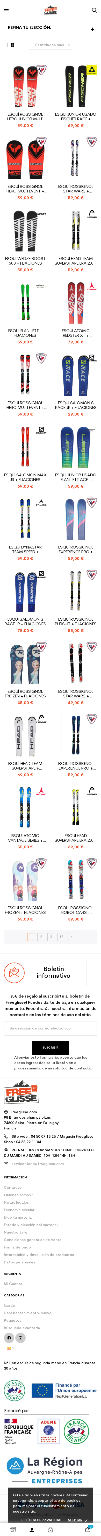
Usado (9, 1306)
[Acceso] (32, 1529)
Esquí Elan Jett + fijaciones (25, 333)
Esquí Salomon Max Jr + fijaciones (25, 477)
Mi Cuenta (13, 1284)
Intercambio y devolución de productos (39, 1255)
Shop (13, 1529)
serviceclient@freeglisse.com (38, 1164)
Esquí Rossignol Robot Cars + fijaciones (75, 910)
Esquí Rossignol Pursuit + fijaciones (76, 622)
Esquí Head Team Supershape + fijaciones (25, 766)
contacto (12, 1188)
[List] (12, 45)
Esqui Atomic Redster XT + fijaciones (76, 333)
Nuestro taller (16, 1233)
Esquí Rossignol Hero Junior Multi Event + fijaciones (25, 117)
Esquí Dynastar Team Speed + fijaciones (25, 549)
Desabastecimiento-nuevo (28, 1313)
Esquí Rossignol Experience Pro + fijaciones (75, 549)
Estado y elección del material (30, 1225)
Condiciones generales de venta (33, 1240)
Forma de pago (17, 1248)
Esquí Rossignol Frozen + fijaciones (25, 694)
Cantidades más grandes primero (53, 46)
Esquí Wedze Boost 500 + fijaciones (25, 261)
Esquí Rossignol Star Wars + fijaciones (75, 189)
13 (61, 937)
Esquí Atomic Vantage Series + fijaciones (25, 838)
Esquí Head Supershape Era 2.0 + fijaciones (76, 838)
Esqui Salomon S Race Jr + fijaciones (76, 405)
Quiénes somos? (18, 1195)
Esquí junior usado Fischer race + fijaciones (75, 117)
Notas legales (16, 1203)
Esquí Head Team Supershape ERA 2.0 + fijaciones (76, 261)
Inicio (50, 1529)
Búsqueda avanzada (22, 1328)
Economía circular (19, 1210)
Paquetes (12, 1321)
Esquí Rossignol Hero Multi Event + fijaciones (25, 189)
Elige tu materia (18, 1218)
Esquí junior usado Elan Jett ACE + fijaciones (75, 477)
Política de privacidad (41, 1520)
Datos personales (19, 1262)
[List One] (7, 45)
